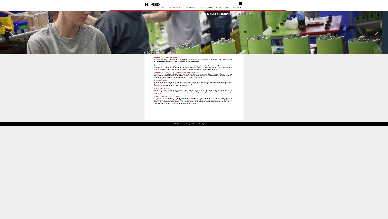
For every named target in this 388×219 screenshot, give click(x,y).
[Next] (376, 32)
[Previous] (11, 32)
